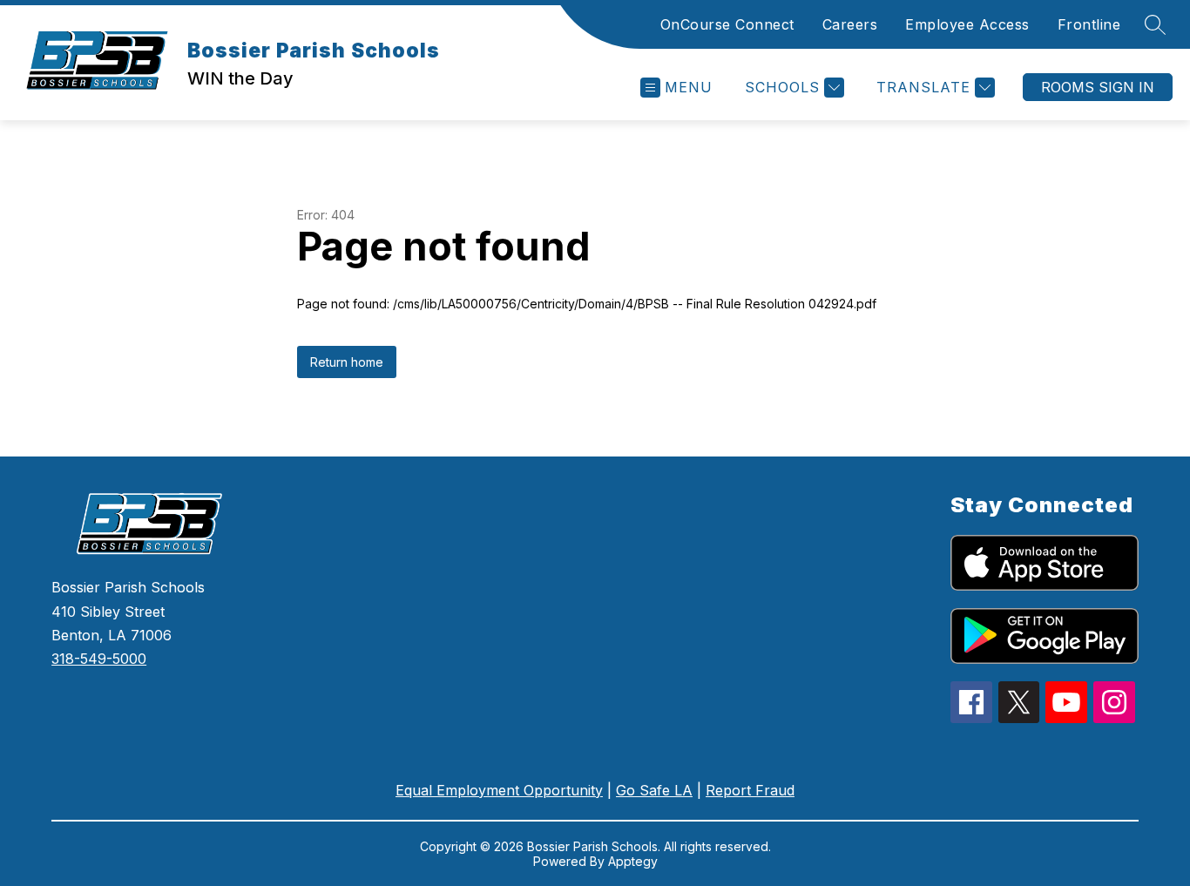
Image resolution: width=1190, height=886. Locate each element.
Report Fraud (750, 790)
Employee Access (967, 24)
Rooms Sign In (1097, 87)
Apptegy (633, 861)
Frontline (1089, 24)
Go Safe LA (654, 790)
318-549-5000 (98, 658)
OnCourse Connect (727, 24)
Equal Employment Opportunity (499, 790)
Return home (346, 362)
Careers (850, 24)
